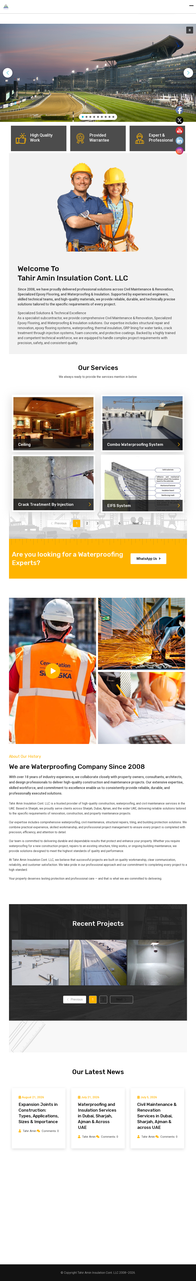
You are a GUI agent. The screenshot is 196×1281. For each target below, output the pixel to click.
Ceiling (24, 444)
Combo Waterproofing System (135, 444)
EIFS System (119, 505)
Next (135, 523)
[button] (189, 30)
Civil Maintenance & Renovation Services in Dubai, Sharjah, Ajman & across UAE (157, 1116)
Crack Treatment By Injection (46, 504)
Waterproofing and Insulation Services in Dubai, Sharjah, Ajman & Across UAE (97, 1116)
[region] (98, 73)
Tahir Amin (29, 1131)
